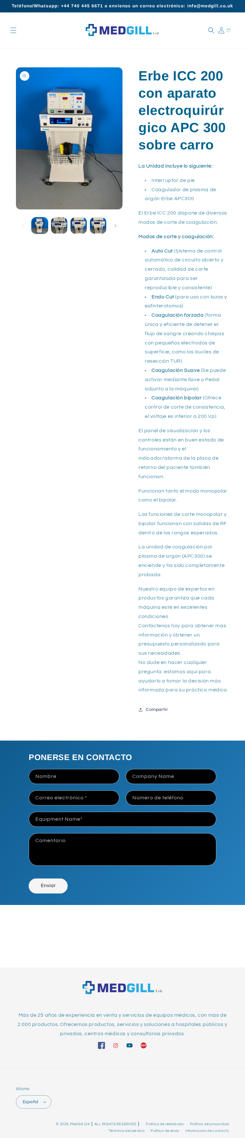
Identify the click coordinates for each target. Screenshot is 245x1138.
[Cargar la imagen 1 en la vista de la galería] (40, 225)
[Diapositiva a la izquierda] (23, 226)
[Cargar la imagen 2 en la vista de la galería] (59, 225)
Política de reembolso (165, 1124)
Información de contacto (207, 1131)
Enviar (48, 885)
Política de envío (165, 1131)
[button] (13, 30)
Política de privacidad (209, 1124)
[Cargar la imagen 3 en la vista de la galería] (79, 225)
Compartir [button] (157, 709)
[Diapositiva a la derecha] (115, 226)
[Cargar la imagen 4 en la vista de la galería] (98, 225)
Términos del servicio (126, 1131)
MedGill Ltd (80, 1124)
